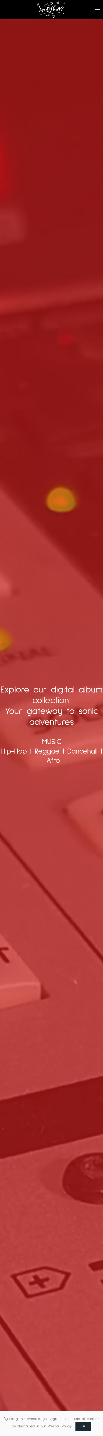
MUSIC (52, 741)
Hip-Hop (14, 751)
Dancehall (82, 751)
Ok (83, 1426)
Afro (53, 760)
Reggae (47, 751)
